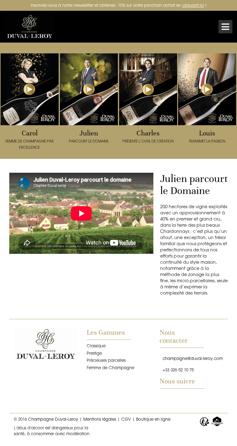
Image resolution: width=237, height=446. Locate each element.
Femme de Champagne (110, 367)
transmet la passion (207, 136)
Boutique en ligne (153, 419)
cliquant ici (193, 5)
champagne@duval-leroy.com (193, 358)
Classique (96, 346)
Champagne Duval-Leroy (32, 26)
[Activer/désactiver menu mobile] (225, 26)
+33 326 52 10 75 (178, 370)
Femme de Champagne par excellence (30, 139)
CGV (126, 419)
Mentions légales (99, 419)
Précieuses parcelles (106, 360)
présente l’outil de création (148, 136)
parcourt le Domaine (89, 136)
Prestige (94, 353)
